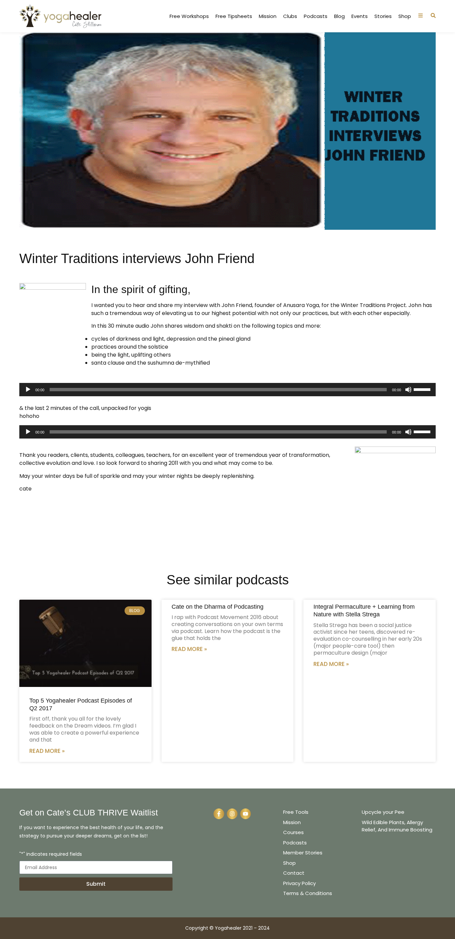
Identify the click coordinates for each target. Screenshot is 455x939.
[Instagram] (232, 813)
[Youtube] (245, 813)
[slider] (423, 389)
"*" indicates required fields (50, 854)
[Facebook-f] (219, 813)
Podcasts (315, 16)
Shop (404, 16)
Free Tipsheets (234, 16)
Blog (339, 16)
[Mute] (408, 389)
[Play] (28, 389)
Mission (267, 16)
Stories (383, 16)
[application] (227, 389)
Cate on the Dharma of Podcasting (217, 606)
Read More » (47, 751)
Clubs (290, 16)
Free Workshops (189, 16)
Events (359, 16)
